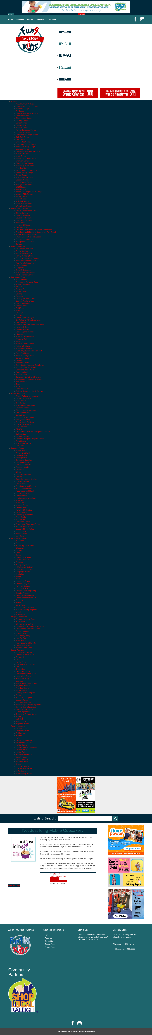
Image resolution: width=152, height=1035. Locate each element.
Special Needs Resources (25, 272)
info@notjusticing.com (58, 876)
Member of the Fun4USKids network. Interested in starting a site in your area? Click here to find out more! (93, 936)
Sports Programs (17, 650)
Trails (18, 386)
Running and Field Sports (25, 693)
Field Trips (20, 308)
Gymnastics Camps (23, 142)
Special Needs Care (23, 443)
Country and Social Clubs (25, 298)
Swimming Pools (22, 372)
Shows (18, 764)
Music (18, 579)
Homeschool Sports (23, 676)
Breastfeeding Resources (25, 405)
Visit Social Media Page (58, 881)
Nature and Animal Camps (26, 158)
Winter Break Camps (24, 206)
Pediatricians (21, 441)
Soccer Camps (21, 175)
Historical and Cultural (24, 567)
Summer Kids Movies (24, 768)
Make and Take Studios (25, 336)
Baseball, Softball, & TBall (25, 655)
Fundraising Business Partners (27, 258)
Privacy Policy (50, 947)
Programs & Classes (19, 538)
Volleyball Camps (22, 201)
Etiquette (19, 562)
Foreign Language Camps (26, 130)
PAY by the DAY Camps (24, 163)
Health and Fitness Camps (26, 144)
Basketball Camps (23, 115)
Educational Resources (24, 218)
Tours (18, 384)
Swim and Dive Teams (24, 709)
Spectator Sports (22, 362)
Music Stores (21, 640)
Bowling (19, 294)
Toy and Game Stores (24, 647)
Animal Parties (21, 450)
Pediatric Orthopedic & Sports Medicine (30, 438)
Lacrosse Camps (22, 149)
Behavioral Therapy (23, 398)
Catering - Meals (22, 467)
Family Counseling (23, 419)
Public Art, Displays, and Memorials (29, 351)
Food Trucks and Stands (25, 491)
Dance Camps (21, 123)
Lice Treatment (21, 427)
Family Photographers (24, 256)
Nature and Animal (23, 581)
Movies (18, 341)
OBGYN (19, 429)
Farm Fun (20, 738)
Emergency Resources (24, 248)
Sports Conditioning (23, 702)
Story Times (20, 605)
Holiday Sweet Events (24, 754)
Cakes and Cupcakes (24, 460)
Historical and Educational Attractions (30, 324)
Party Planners (21, 512)
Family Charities (22, 251)
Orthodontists (21, 434)
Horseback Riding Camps (25, 146)
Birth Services (21, 403)
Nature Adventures (23, 346)
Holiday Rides (21, 752)
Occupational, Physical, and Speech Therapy (33, 431)
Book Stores (20, 621)
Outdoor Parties (22, 507)
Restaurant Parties (23, 522)
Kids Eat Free (21, 638)
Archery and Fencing (24, 652)
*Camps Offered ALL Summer (27, 106)
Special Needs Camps (24, 177)
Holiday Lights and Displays (26, 747)
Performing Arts (22, 588)
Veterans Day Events (24, 773)
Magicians (20, 500)
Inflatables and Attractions (26, 498)
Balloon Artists (21, 455)
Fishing (18, 310)
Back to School (21, 728)
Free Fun (19, 313)
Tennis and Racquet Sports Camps (29, 191)
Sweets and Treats (23, 645)
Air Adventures (21, 279)
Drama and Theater (23, 557)
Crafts (18, 552)
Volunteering (20, 614)
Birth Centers (21, 400)
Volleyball (19, 719)
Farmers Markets (22, 631)
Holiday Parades (22, 749)
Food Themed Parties (24, 488)
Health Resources (18, 393)
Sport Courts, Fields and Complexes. (30, 365)
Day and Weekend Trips (25, 301)
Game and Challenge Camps (27, 134)
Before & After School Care (26, 210)
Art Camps (20, 111)
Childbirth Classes (23, 408)
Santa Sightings (22, 759)
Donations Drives (22, 730)
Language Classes (23, 571)
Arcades (19, 286)
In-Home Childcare (23, 225)
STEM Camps (21, 187)
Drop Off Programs (23, 215)
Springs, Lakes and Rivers (26, 367)
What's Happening (18, 726)
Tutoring (19, 244)
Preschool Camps (22, 168)
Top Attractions (21, 381)
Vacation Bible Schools (24, 194)
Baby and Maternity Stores (26, 619)
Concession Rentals (23, 474)
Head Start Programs (24, 220)
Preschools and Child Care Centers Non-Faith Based (36, 232)
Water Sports (21, 721)
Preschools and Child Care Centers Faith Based (34, 229)
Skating (19, 360)
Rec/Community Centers (25, 355)
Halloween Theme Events (25, 740)
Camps (14, 101)
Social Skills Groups (23, 270)
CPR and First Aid (22, 412)
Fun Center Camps (23, 132)
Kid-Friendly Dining (23, 636)
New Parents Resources (25, 263)
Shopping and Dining (19, 617)
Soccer (18, 695)
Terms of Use (50, 944)
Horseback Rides (22, 327)
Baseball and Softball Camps (27, 113)
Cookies (19, 476)
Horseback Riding (22, 678)
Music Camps (21, 156)
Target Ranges (21, 374)
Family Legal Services (24, 253)
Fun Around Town (18, 277)
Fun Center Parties (23, 493)
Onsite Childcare (22, 227)
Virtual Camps (21, 199)
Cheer (18, 659)
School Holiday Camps (24, 172)
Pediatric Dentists (22, 436)
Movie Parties (21, 503)
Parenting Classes (23, 586)
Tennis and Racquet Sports (26, 714)
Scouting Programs (23, 593)
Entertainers (20, 484)
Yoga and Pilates (22, 723)
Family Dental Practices (25, 422)
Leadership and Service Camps (28, 151)
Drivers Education (22, 560)
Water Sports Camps (24, 203)
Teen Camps (21, 189)
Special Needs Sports (24, 697)
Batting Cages (21, 291)
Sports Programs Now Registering (29, 704)
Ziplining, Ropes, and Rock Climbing (29, 391)
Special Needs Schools (24, 239)
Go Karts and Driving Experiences (28, 320)
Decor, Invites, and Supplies (26, 479)
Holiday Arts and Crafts (24, 742)
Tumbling (19, 716)
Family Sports (21, 662)
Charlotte (81, 14)
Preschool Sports (22, 688)
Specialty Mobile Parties (25, 529)
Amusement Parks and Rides (27, 282)
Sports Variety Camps (24, 182)
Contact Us (49, 941)
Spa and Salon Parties (24, 526)
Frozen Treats (21, 633)
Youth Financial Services (25, 275)
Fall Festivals (21, 733)
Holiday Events (21, 745)
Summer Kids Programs (25, 607)
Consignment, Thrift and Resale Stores (30, 626)
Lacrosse (19, 681)
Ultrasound (20, 446)
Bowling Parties (22, 457)
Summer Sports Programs (26, 707)
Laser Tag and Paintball (25, 332)
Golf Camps (20, 139)
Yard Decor (20, 536)
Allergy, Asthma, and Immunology (28, 396)
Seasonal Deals (22, 761)
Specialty (19, 600)
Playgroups (20, 267)
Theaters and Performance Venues (29, 379)
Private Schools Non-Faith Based (28, 237)
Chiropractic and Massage (26, 410)
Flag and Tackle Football (25, 664)
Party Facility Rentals (24, 510)
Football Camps (22, 127)
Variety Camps (21, 196)
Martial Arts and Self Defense (27, 683)
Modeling (19, 576)
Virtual (18, 612)
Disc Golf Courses (23, 303)
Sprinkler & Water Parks (25, 370)
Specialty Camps (22, 180)
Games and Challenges (25, 317)
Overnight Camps (22, 161)
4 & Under (20, 541)
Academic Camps (22, 108)
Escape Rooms (21, 305)
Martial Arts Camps (23, 153)
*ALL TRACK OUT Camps (26, 104)
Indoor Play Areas (22, 329)
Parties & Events (17, 448)
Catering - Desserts (23, 465)
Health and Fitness (23, 671)
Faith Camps (21, 125)
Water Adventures (22, 389)
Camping (19, 296)
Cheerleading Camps (24, 118)
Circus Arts (20, 548)
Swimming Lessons (23, 712)
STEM (18, 602)
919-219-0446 (55, 874)
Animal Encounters (23, 284)
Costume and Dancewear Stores (28, 628)
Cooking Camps (22, 120)
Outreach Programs (23, 583)
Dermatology (21, 415)
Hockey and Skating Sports (26, 674)
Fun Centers (20, 315)
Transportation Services (25, 241)
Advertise (40, 19)
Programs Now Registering (26, 590)
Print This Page (14, 885)
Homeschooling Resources (26, 260)
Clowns (18, 472)
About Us (48, 938)
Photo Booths (21, 517)
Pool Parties (20, 519)
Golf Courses (21, 322)
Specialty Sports (22, 700)
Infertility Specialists (23, 424)
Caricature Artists (22, 462)
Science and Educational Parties (28, 524)
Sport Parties (21, 531)
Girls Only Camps (22, 137)
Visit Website (54, 878)
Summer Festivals (23, 766)
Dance (18, 555)
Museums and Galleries (25, 343)
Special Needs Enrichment (26, 598)
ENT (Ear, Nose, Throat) (25, 417)
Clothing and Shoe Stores (25, 624)
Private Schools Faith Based (26, 234)
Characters (20, 469)
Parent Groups (21, 265)
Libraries (19, 334)
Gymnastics (20, 669)
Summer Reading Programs (26, 609)
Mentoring (20, 574)
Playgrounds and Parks (24, 348)
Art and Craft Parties (23, 453)
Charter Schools (22, 213)
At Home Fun (21, 289)
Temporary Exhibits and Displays (28, 377)
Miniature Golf (21, 339)
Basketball (20, 657)
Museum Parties (22, 505)
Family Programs (22, 564)
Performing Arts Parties (24, 514)
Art (17, 543)
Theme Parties (21, 533)
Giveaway (52, 19)
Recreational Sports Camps (26, 170)
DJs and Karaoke (22, 481)
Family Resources (18, 246)
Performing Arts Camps (25, 165)
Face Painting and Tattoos (26, 486)
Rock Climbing (21, 690)
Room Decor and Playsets (26, 643)
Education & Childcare (19, 208)
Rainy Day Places (22, 353)
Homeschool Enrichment (25, 569)
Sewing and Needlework (25, 595)
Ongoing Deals (21, 757)
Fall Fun (19, 735)
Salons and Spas (22, 358)
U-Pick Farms (21, 771)
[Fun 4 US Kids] (29, 39)
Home (10, 19)
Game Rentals (21, 495)
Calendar (20, 19)
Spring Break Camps (24, 184)
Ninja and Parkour (23, 685)
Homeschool (20, 222)
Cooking (19, 550)
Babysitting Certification (25, 545)
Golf (17, 666)
